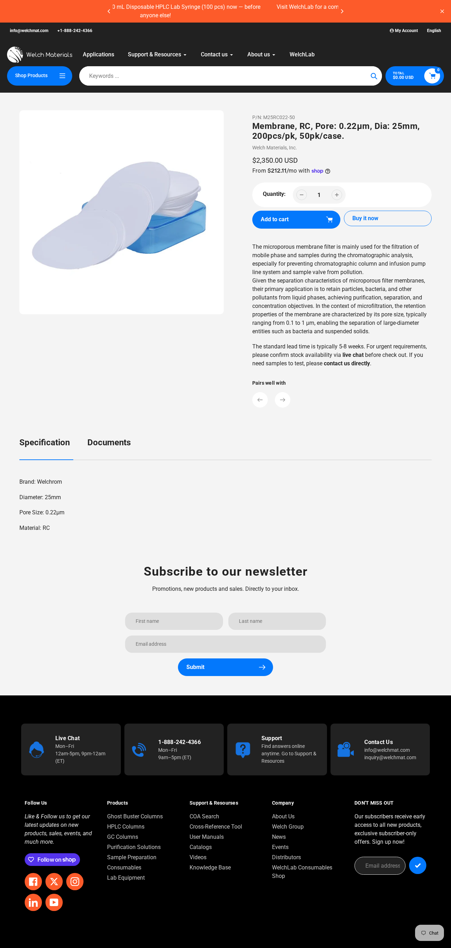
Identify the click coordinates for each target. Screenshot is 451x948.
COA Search (204, 816)
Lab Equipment (126, 877)
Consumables (124, 867)
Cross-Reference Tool (216, 826)
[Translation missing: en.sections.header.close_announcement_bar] (442, 11)
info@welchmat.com (29, 30)
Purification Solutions (134, 847)
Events (280, 847)
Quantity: (274, 194)
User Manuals (207, 837)
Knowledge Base (210, 867)
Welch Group (288, 826)
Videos (198, 857)
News (279, 837)
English (434, 30)
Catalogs (201, 847)
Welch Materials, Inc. (274, 147)
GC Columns (122, 837)
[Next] (341, 11)
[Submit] (417, 865)
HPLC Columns (125, 826)
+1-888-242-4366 (74, 30)
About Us (283, 816)
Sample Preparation (131, 857)
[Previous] (109, 11)
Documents (109, 442)
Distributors (286, 857)
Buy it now (365, 218)
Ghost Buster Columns (135, 816)
